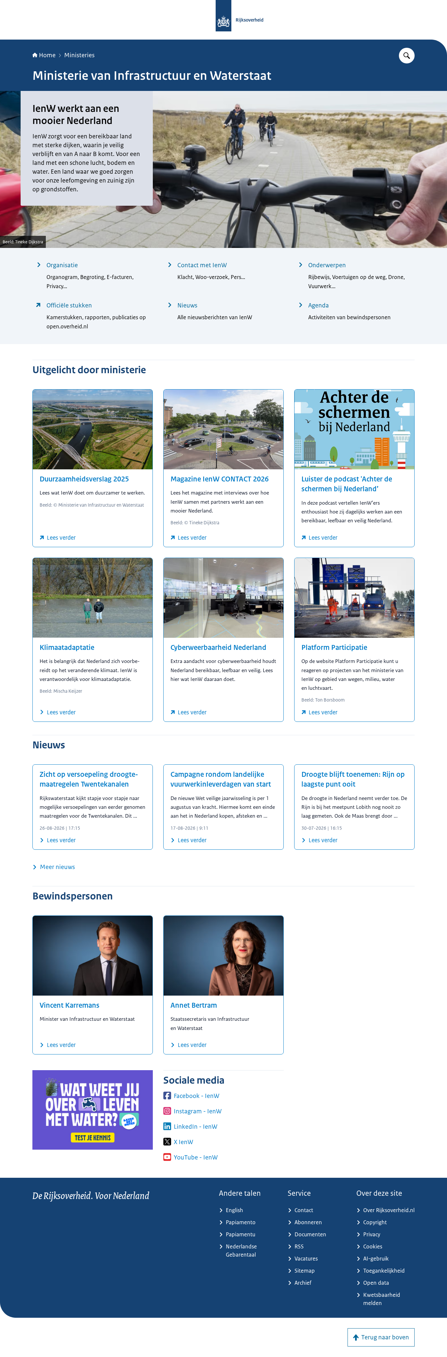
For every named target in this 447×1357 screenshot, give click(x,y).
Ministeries (79, 55)
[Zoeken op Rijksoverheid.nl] (407, 55)
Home (47, 55)
